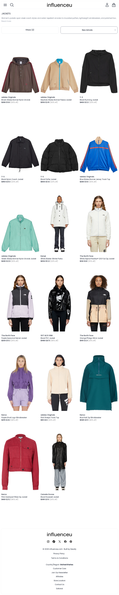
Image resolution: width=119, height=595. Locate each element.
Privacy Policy (59, 553)
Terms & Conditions (59, 558)
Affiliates (59, 576)
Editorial (59, 588)
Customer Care (59, 568)
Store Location (59, 580)
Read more (6, 21)
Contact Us (59, 584)
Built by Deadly (70, 549)
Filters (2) (30, 30)
